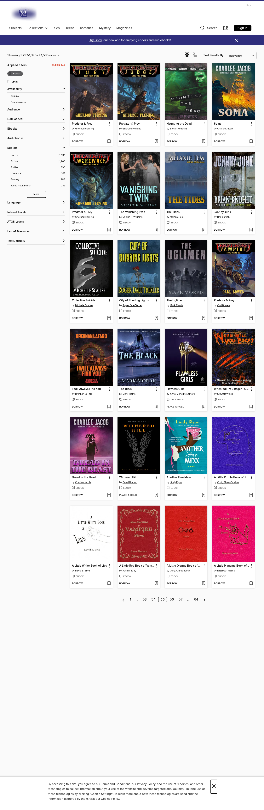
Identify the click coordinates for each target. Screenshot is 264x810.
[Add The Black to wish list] (156, 406)
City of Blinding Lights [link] (134, 300)
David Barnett (130, 482)
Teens (70, 28)
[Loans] (226, 29)
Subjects (15, 28)
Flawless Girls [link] (175, 389)
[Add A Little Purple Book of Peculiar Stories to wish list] (251, 495)
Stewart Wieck (225, 394)
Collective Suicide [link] (83, 300)
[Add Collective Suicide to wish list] (108, 318)
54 (153, 599)
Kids (57, 28)
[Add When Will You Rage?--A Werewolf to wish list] (251, 406)
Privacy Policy (146, 784)
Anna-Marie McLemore (182, 394)
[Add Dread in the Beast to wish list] (108, 495)
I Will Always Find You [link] (86, 389)
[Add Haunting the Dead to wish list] (203, 141)
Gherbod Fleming (84, 128)
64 (196, 599)
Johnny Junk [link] (222, 212)
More (36, 194)
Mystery (105, 28)
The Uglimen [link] (175, 300)
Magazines (124, 28)
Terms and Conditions (115, 784)
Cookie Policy (110, 799)
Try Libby (95, 40)
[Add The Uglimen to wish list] (203, 318)
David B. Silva (82, 570)
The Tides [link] (173, 212)
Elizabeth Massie (226, 570)
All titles (15, 96)
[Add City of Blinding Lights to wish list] (156, 318)
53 (145, 599)
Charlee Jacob (225, 128)
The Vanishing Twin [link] (132, 212)
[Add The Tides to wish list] (203, 230)
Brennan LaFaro (83, 394)
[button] (208, 29)
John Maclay (129, 570)
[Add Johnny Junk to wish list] (251, 230)
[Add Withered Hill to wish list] (156, 495)
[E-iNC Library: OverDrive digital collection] (24, 13)
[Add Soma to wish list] (251, 141)
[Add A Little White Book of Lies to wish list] (108, 583)
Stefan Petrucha (178, 128)
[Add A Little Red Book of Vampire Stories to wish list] (156, 583)
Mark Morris (176, 305)
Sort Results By (213, 55)
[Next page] (204, 599)
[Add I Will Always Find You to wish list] (108, 406)
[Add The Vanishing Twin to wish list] (156, 230)
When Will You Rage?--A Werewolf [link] (231, 389)
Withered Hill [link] (127, 477)
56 (172, 599)
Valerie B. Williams (132, 217)
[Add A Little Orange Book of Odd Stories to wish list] (203, 583)
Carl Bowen (223, 305)
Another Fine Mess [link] (179, 477)
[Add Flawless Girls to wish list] (203, 406)
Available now (18, 102)
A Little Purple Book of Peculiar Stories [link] (231, 477)
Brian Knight (223, 217)
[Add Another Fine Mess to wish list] (203, 495)
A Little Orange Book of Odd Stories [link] (184, 566)
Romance (86, 28)
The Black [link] (125, 389)
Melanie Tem (177, 217)
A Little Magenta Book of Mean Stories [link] (231, 566)
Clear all (58, 65)
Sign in (243, 28)
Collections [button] (36, 28)
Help (248, 5)
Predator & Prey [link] (82, 124)
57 (180, 599)
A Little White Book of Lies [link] (89, 566)
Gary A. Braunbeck (180, 570)
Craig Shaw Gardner (228, 482)
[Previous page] (123, 599)
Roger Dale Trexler (132, 305)
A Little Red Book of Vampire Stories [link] (137, 566)
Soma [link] (217, 124)
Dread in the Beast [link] (84, 477)
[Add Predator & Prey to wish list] (108, 141)
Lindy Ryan (176, 482)
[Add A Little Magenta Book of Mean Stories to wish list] (251, 583)
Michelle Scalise (84, 305)
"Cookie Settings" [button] (101, 794)
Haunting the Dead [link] (179, 124)
